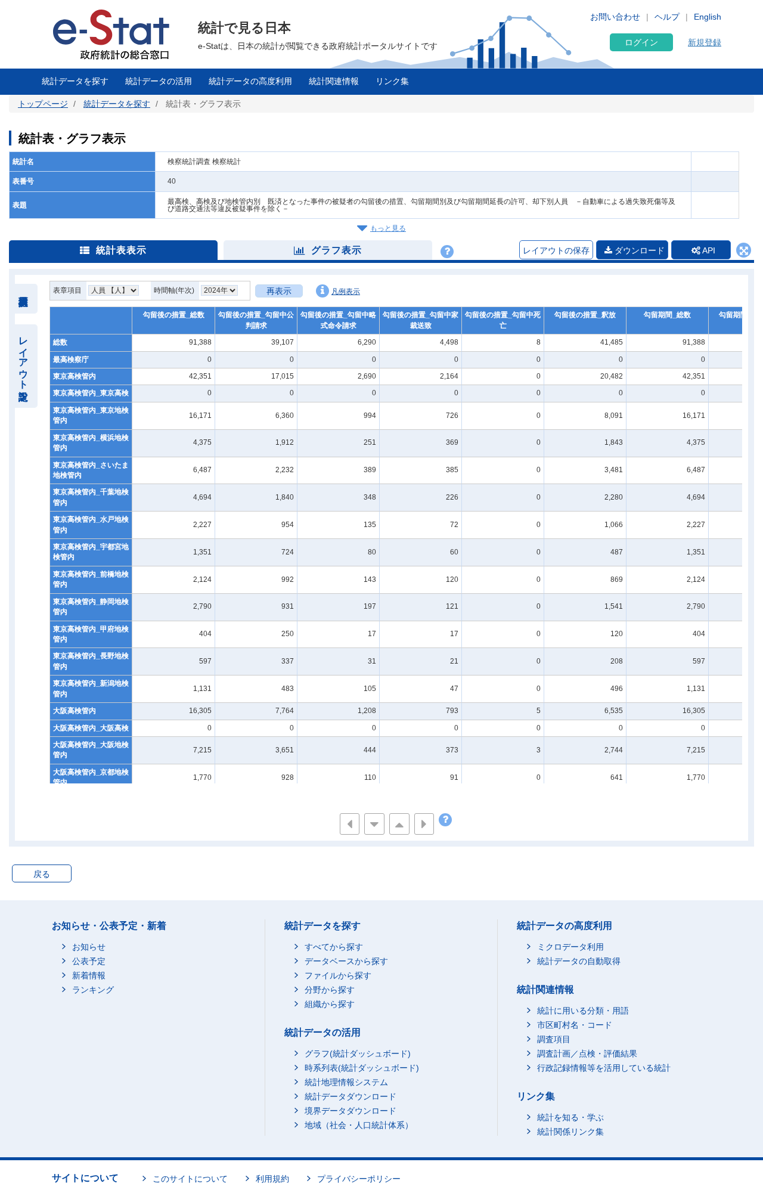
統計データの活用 (158, 81)
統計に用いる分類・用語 (583, 1010)
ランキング (93, 990)
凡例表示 (345, 291)
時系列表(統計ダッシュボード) (362, 1068)
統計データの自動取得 (579, 961)
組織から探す (330, 1004)
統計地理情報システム (346, 1082)
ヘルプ (667, 17)
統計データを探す (75, 81)
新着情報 (89, 975)
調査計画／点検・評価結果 (587, 1053)
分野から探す (330, 990)
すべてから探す (334, 947)
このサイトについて (190, 1179)
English (707, 17)
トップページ (43, 104)
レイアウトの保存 (556, 250)
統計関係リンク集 (570, 1131)
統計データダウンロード (350, 1096)
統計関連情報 (334, 81)
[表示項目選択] (24, 299)
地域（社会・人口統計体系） (359, 1125)
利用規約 (272, 1179)
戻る (41, 874)
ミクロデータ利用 (570, 947)
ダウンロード (638, 250)
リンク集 (392, 81)
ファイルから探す (338, 975)
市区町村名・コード (574, 1025)
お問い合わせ (615, 17)
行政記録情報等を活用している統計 (604, 1068)
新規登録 (704, 42)
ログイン (641, 42)
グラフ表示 (336, 250)
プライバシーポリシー (359, 1179)
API (707, 250)
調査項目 (553, 1039)
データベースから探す (346, 961)
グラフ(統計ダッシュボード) (358, 1053)
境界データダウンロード (350, 1111)
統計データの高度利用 (250, 81)
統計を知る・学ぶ (570, 1117)
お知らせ (89, 947)
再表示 (278, 291)
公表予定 (89, 961)
